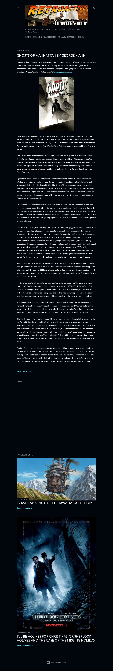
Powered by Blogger (59, 662)
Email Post (27, 372)
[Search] (94, 7)
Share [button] (19, 372)
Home (28, 37)
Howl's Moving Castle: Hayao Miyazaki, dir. (55, 503)
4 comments (28, 508)
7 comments (28, 645)
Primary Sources (66, 37)
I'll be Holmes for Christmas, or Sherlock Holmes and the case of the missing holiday (56, 638)
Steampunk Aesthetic (44, 37)
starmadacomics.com (62, 72)
